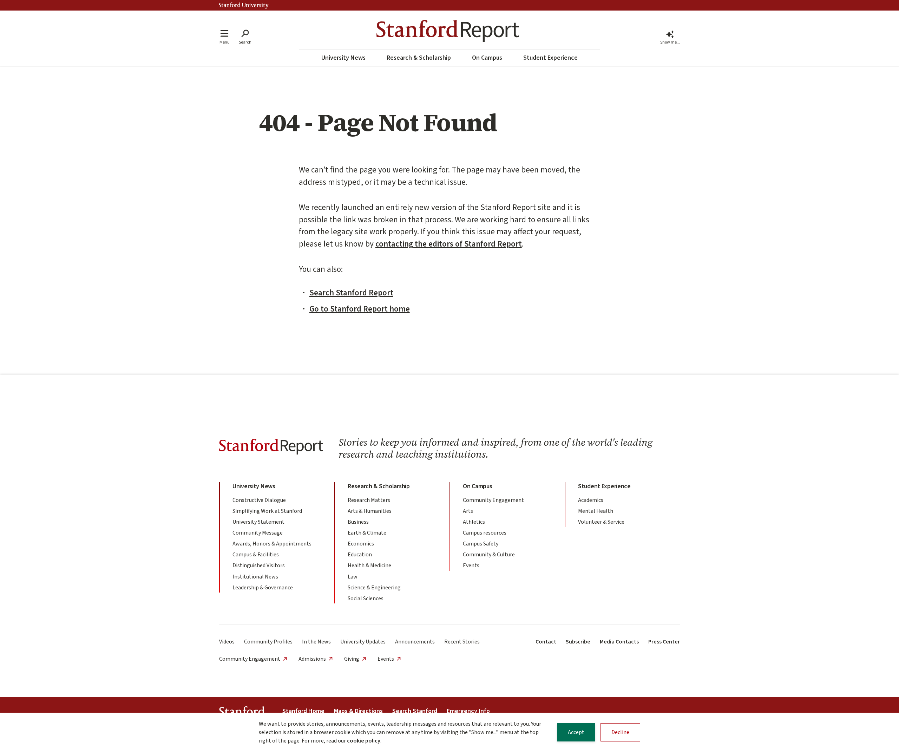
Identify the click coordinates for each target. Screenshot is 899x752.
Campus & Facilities (255, 554)
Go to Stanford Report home (359, 309)
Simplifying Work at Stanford (267, 511)
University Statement (258, 522)
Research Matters (369, 500)
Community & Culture (489, 554)
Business (358, 522)
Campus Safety (480, 544)
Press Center (664, 642)
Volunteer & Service (601, 522)
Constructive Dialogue (259, 500)
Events (471, 565)
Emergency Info (468, 711)
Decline (620, 732)
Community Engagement (493, 500)
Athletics (474, 522)
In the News (316, 642)
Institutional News (255, 577)
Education (360, 554)
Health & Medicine (369, 565)
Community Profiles (268, 642)
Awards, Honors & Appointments (271, 544)
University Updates (363, 642)
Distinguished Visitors (258, 565)
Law (352, 577)
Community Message (257, 533)
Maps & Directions (358, 711)
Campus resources (484, 533)
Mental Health (595, 511)
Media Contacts (619, 642)
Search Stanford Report (351, 293)
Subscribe (578, 642)
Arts (468, 511)
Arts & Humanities (370, 511)
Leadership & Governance (262, 587)
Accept (576, 732)
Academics (590, 500)
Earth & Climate (367, 533)
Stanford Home (303, 711)
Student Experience (550, 57)
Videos (227, 642)
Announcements (415, 642)
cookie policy (363, 741)
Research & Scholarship (419, 57)
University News (343, 57)
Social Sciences (365, 598)
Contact (546, 642)
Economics (361, 544)
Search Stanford (414, 711)
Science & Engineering (374, 587)
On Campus (487, 57)
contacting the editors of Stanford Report (448, 244)
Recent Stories (462, 642)
